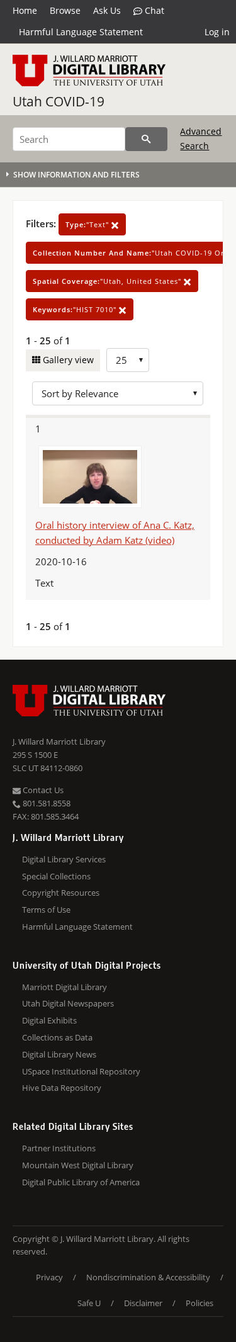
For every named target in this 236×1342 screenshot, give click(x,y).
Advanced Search (201, 138)
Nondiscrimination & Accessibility (148, 1277)
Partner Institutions (59, 1148)
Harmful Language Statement (81, 32)
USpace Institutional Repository (81, 1071)
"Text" (88, 224)
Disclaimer (143, 1303)
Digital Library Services (64, 859)
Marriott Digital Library (64, 987)
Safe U (89, 1303)
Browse (65, 10)
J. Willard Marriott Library (59, 741)
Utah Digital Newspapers (68, 1003)
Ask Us (107, 10)
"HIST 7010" (76, 309)
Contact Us (42, 790)
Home (25, 10)
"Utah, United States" (108, 281)
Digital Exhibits (49, 1020)
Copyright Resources (60, 892)
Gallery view (67, 360)
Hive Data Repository (61, 1087)
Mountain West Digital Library (77, 1165)
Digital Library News (59, 1054)
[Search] (146, 139)
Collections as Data (57, 1037)
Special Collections (56, 876)
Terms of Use (46, 909)
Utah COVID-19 (58, 101)
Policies (199, 1303)
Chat (153, 10)
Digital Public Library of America (81, 1182)
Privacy (49, 1277)
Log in (217, 32)
